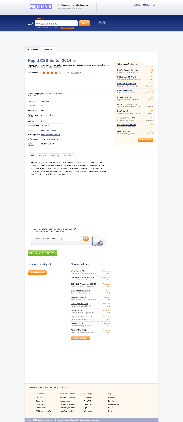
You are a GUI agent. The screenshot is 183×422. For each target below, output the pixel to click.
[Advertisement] (92, 39)
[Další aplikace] (104, 23)
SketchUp (87, 404)
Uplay (86, 408)
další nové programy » (37, 272)
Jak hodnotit (75, 73)
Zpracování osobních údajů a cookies (85, 420)
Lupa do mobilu (65, 401)
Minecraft (111, 398)
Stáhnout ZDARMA (42, 253)
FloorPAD (87, 401)
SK (154, 5)
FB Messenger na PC (43, 411)
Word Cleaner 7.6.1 (78, 271)
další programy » (145, 139)
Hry (109, 394)
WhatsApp (88, 411)
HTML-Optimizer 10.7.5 (79, 304)
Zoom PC (39, 401)
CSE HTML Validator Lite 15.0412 (83, 284)
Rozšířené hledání (67, 28)
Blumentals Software (48, 130)
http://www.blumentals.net (50, 135)
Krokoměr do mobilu (67, 398)
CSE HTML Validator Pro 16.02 (82, 277)
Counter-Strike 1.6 (115, 404)
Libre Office (88, 398)
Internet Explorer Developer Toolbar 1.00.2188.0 (127, 105)
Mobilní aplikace (67, 394)
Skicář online (40, 404)
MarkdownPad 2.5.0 (78, 297)
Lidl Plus (39, 398)
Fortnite (111, 401)
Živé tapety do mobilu (68, 408)
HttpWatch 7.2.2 (77, 323)
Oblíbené (40, 394)
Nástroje (88, 394)
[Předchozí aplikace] (100, 23)
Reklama (137, 5)
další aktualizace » (80, 338)
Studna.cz (40, 18)
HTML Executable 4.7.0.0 (80, 291)
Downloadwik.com (62, 420)
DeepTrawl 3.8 (76, 310)
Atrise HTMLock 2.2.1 (79, 330)
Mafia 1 (111, 411)
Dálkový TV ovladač (67, 404)
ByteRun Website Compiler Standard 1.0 (127, 71)
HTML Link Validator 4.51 (126, 84)
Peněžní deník (41, 408)
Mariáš (110, 408)
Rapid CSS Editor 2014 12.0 (81, 317)
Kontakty (146, 5)
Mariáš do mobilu (66, 411)
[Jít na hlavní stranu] (40, 9)
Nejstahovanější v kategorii (127, 64)
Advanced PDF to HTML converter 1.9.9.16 (126, 118)
